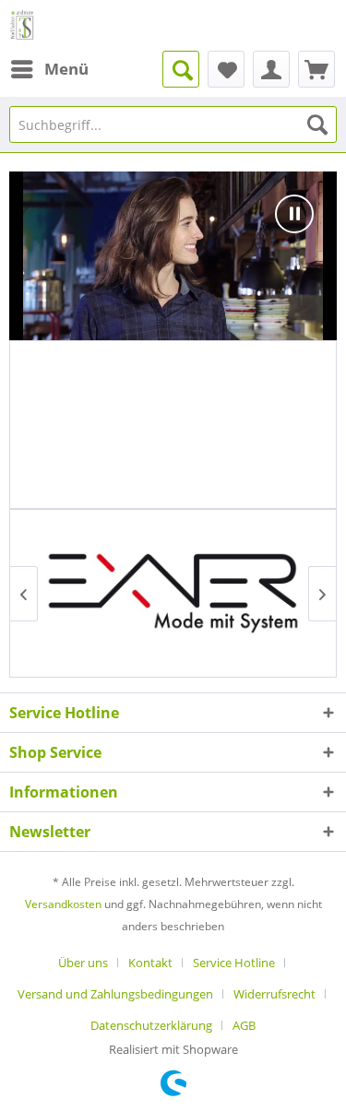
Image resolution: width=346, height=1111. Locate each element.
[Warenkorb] (316, 69)
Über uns (83, 962)
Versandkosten (63, 904)
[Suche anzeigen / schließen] (180, 69)
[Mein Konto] (271, 69)
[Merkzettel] (226, 69)
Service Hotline (234, 962)
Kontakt (150, 962)
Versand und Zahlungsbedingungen (115, 994)
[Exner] (173, 593)
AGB (244, 1025)
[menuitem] (49, 69)
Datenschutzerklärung (151, 1025)
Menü (66, 68)
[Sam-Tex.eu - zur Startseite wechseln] (22, 25)
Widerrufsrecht (274, 994)
